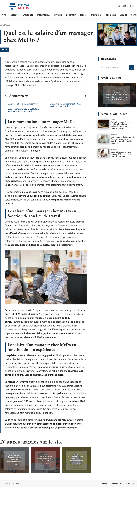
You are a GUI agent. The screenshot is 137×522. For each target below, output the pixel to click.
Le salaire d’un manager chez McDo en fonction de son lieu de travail (23, 110)
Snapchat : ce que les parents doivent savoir (76, 458)
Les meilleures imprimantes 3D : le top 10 (45, 458)
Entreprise (114, 149)
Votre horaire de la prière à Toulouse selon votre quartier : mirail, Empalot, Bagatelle (122, 140)
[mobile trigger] (5, 6)
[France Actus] (19, 6)
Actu (4, 50)
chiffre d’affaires (16, 233)
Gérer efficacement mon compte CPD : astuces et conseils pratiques (121, 154)
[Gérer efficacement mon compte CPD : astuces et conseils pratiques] (103, 153)
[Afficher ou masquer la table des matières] (57, 96)
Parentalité (114, 134)
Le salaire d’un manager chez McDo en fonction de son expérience (65, 105)
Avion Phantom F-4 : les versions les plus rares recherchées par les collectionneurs (121, 125)
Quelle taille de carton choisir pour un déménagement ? (14, 458)
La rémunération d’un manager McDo (23, 104)
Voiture (113, 119)
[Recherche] (119, 6)
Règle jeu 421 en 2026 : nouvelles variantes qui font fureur (117, 97)
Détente (117, 92)
